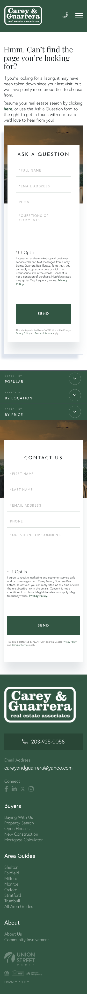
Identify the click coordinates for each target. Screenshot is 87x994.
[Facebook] (6, 789)
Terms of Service (43, 333)
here (8, 109)
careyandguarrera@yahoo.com (38, 767)
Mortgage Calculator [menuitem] (23, 839)
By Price (14, 414)
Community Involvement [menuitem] (26, 939)
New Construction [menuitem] (21, 834)
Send (43, 314)
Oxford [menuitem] (10, 889)
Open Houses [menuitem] (16, 828)
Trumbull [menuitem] (12, 901)
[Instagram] (31, 789)
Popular (14, 381)
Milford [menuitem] (10, 878)
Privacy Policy (23, 333)
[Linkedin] (14, 789)
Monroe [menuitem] (11, 884)
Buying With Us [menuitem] (18, 817)
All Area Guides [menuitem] (18, 906)
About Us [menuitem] (13, 934)
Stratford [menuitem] (12, 895)
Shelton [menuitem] (11, 867)
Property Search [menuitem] (19, 823)
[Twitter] (22, 789)
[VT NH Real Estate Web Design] (43, 958)
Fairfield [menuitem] (11, 873)
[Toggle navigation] (79, 15)
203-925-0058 (48, 741)
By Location (19, 398)
